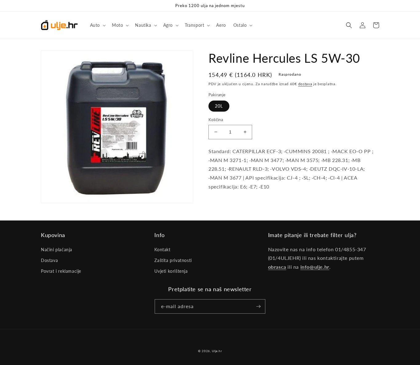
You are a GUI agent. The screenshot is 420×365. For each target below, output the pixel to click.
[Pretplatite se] (258, 306)
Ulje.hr (217, 351)
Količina (215, 119)
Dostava (49, 260)
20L (219, 106)
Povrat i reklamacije (61, 271)
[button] (97, 25)
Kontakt (162, 249)
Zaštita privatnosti (173, 260)
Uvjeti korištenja (171, 271)
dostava (305, 83)
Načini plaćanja (56, 249)
